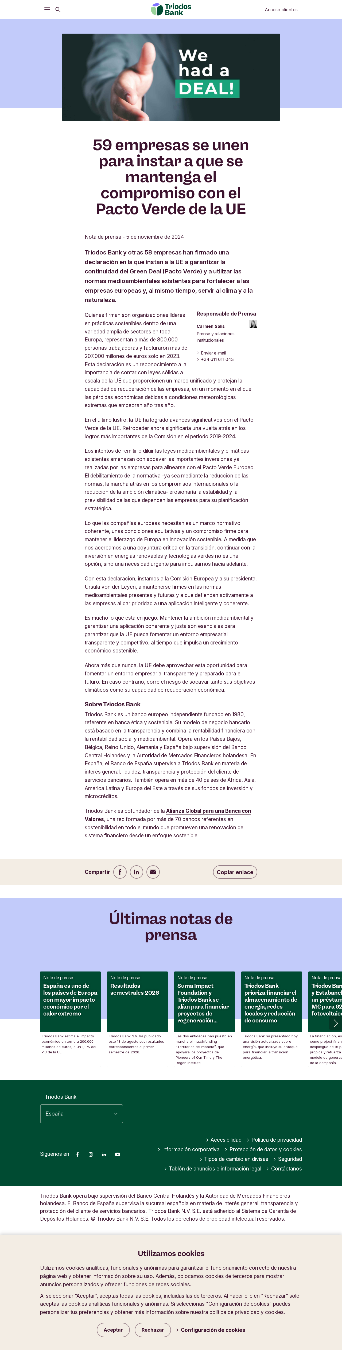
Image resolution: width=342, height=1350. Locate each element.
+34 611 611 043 (217, 359)
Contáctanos (286, 1168)
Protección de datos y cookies (266, 1149)
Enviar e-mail (213, 353)
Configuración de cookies (213, 1330)
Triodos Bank (60, 1097)
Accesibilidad (226, 1140)
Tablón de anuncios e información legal (215, 1168)
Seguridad (290, 1159)
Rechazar (153, 1330)
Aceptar (113, 1330)
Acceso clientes (281, 9)
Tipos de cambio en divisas (236, 1159)
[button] (335, 1023)
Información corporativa (191, 1149)
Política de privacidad (276, 1140)
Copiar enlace (235, 872)
